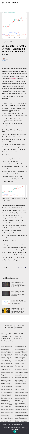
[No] (26, 428)
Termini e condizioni (7, 341)
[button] (26, 2)
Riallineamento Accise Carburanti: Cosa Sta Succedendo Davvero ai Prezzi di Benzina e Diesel (18, 311)
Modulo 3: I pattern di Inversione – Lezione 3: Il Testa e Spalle (18, 302)
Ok (15, 431)
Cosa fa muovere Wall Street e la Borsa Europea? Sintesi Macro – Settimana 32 (18, 293)
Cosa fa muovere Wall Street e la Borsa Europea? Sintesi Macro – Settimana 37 (18, 284)
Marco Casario (11, 2)
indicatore (12, 79)
